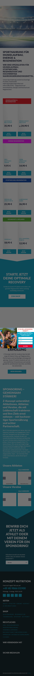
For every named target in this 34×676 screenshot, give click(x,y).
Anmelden (25, 346)
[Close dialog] (33, 328)
